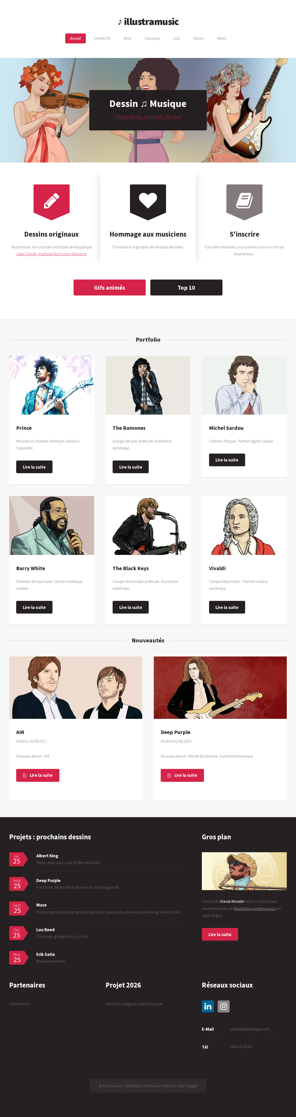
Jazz (176, 38)
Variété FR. (102, 38)
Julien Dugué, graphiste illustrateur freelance (51, 253)
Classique (152, 38)
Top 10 (186, 287)
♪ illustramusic (148, 21)
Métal (221, 38)
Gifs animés (109, 287)
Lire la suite (34, 467)
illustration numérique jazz (254, 908)
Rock (127, 38)
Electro (198, 38)
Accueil (75, 38)
